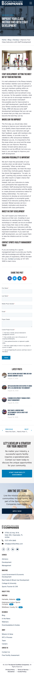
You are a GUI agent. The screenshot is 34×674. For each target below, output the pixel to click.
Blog (9, 40)
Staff (12, 15)
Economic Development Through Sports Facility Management (19, 399)
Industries (5, 570)
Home (4, 40)
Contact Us (5, 648)
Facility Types (6, 592)
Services (4, 555)
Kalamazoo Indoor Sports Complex (11, 603)
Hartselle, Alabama (8, 599)
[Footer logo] (10, 527)
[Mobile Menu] (30, 3)
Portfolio (4, 596)
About (3, 630)
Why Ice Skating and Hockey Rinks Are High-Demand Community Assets (20, 375)
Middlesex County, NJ (10, 607)
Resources (5, 612)
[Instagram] (3, 549)
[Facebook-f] (8, 549)
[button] (10, 278)
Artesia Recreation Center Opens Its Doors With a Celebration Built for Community (20, 387)
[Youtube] (17, 549)
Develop (5, 15)
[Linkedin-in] (12, 549)
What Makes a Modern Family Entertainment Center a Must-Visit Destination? (18, 412)
